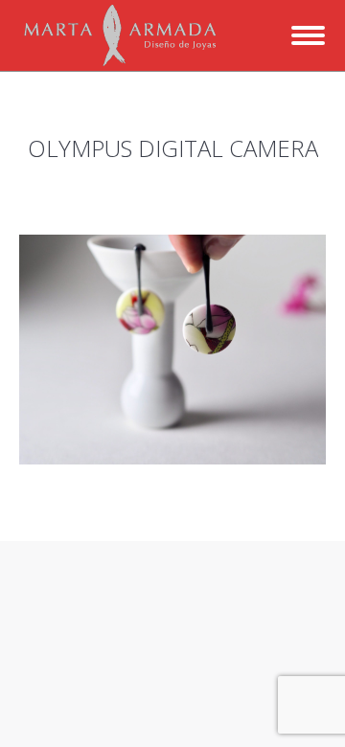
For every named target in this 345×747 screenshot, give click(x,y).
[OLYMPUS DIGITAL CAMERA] (172, 349)
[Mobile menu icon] (308, 35)
